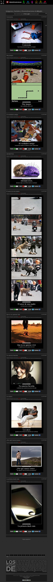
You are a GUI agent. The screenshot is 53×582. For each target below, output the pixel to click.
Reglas (28, 577)
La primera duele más (12, 479)
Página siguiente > (26, 539)
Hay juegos (9, 55)
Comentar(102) (23, 357)
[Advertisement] (26, 7)
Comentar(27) (23, 57)
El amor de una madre (12, 191)
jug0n (19, 57)
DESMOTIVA (10, 154)
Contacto (25, 577)
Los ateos (9, 396)
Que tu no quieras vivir (13, 314)
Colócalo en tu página (27, 51)
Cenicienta (9, 17)
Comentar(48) (23, 316)
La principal (44, 16)
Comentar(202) (23, 398)
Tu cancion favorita (12, 355)
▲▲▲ (26, 578)
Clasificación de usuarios (36, 575)
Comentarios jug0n (34, 13)
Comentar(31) (23, 116)
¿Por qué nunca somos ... (14, 440)
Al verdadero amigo (12, 114)
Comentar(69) (23, 193)
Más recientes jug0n (18, 13)
